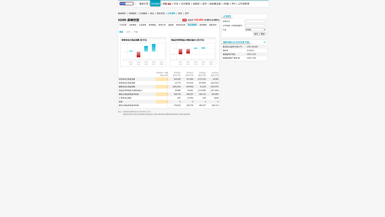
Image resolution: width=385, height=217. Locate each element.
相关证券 (161, 13)
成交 (152, 13)
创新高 (196, 3)
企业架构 (142, 25)
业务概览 (132, 25)
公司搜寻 (227, 16)
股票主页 (143, 3)
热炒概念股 (215, 3)
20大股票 (185, 3)
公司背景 (123, 25)
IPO (234, 3)
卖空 (204, 3)
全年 (128, 32)
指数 (165, 3)
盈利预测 (203, 25)
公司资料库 (243, 3)
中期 (136, 32)
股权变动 (212, 25)
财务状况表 (180, 25)
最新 (121, 32)
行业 (176, 3)
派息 (180, 13)
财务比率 (162, 25)
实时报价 (155, 3)
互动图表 (143, 13)
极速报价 (122, 13)
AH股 (226, 3)
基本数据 (152, 25)
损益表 (171, 25)
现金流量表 (192, 25)
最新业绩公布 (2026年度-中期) (236, 42)
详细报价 (133, 13)
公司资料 (171, 13)
